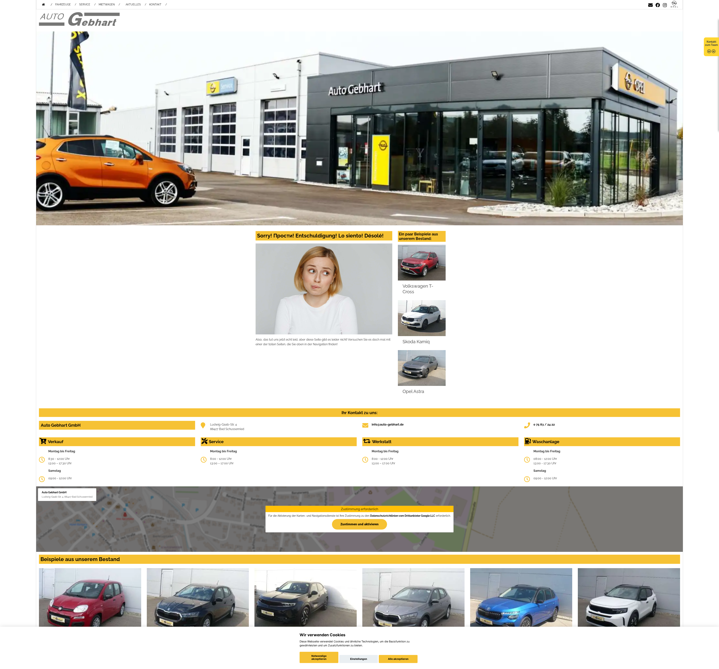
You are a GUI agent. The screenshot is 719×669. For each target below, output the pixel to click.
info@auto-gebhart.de (388, 424)
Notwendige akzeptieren (319, 657)
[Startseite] (674, 4)
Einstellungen (358, 658)
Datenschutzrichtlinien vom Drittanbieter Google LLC (402, 515)
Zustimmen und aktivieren (359, 524)
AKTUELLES (133, 4)
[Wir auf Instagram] (665, 4)
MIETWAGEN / (109, 4)
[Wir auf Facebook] (658, 4)
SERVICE (84, 4)
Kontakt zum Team (711, 43)
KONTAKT (155, 4)
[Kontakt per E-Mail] (650, 4)
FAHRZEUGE (63, 4)
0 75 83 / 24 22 (544, 424)
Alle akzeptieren (398, 658)
